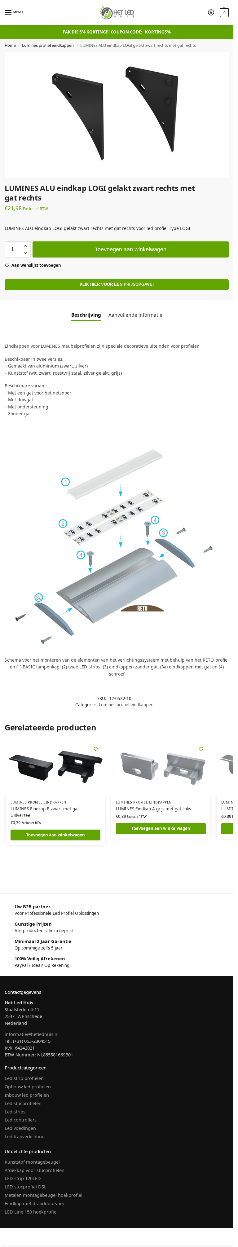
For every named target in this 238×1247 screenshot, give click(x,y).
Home (10, 45)
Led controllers (21, 1120)
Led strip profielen (24, 1078)
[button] (223, 12)
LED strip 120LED (23, 1178)
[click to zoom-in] (117, 115)
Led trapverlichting (25, 1136)
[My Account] (211, 13)
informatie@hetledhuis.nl (32, 1034)
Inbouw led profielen (27, 1095)
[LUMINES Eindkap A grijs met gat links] (160, 767)
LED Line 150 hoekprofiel (31, 1212)
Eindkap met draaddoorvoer (34, 1203)
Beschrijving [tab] (86, 314)
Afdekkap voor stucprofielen (34, 1170)
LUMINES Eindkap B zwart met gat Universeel (45, 812)
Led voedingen (20, 1128)
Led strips (15, 1111)
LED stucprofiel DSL (25, 1186)
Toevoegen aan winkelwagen (130, 249)
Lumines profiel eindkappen (48, 45)
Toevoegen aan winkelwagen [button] (55, 835)
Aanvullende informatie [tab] (135, 314)
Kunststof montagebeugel (32, 1162)
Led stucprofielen (23, 1103)
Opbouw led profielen (28, 1086)
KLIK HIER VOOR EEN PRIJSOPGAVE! (117, 284)
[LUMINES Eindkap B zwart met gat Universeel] (55, 767)
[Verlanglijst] (95, 749)
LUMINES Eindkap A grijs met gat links (153, 809)
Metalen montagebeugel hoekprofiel (43, 1195)
